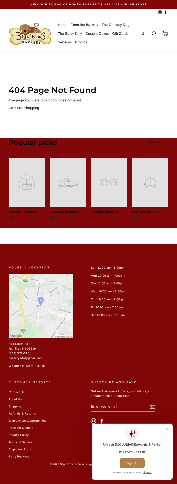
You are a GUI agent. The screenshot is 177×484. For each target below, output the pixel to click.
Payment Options (21, 427)
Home (63, 25)
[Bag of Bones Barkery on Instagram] (93, 421)
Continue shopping (24, 108)
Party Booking (19, 456)
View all (156, 142)
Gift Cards (120, 33)
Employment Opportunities (28, 420)
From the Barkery (84, 25)
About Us (15, 399)
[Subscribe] (152, 407)
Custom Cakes (97, 33)
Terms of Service (20, 442)
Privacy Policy (19, 435)
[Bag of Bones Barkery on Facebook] (101, 421)
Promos (81, 42)
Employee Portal (20, 449)
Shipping (15, 406)
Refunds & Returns (22, 413)
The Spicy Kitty (70, 33)
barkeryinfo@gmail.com (25, 358)
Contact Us (17, 392)
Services (65, 42)
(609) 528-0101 (20, 353)
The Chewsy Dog (116, 25)
